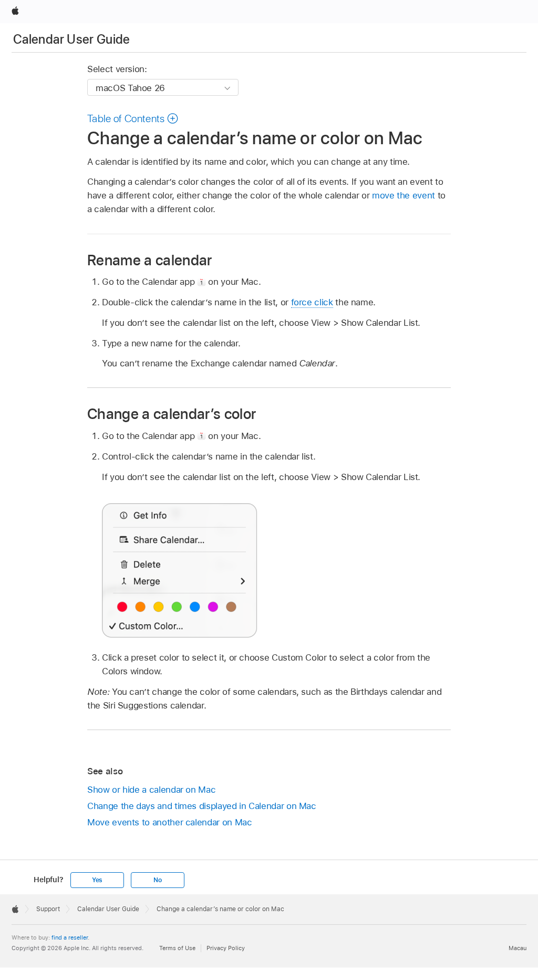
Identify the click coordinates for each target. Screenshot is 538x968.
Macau (517, 948)
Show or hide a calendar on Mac (151, 789)
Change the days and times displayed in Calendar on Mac (201, 806)
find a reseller (69, 937)
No (157, 880)
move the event (403, 195)
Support (48, 909)
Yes (97, 880)
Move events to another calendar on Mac (169, 822)
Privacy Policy (225, 948)
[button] (133, 118)
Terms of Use (177, 948)
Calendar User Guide (71, 39)
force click (312, 302)
